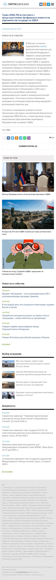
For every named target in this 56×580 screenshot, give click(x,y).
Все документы (7, 471)
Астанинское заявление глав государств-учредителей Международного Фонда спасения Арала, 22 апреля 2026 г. (26, 461)
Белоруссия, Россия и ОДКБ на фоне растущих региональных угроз (26, 233)
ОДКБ (8, 130)
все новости (6, 344)
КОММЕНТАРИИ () (28, 146)
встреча (43, 46)
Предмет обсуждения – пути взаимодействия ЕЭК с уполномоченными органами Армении (26, 295)
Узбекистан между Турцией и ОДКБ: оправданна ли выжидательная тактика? (22, 272)
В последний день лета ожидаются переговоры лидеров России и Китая (28, 305)
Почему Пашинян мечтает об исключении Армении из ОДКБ (26, 194)
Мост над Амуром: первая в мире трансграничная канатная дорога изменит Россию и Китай (33, 363)
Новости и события (12, 36)
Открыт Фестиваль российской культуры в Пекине (25, 337)
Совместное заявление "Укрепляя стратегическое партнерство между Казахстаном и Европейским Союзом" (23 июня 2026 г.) (25, 418)
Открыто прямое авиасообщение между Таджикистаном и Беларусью (20, 327)
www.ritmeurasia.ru (22, 572)
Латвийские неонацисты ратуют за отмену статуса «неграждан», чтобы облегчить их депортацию (25, 316)
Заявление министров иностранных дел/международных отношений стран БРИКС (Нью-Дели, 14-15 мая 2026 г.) (27, 447)
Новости (13, 29)
